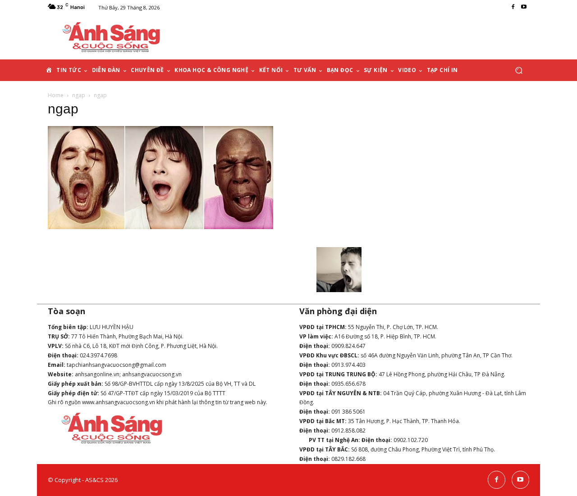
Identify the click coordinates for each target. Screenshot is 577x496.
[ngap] (160, 226)
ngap (78, 95)
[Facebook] (513, 7)
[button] (518, 70)
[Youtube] (523, 7)
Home (56, 95)
